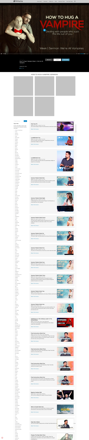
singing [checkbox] (16, 421)
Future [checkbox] (16, 243)
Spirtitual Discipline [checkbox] (18, 429)
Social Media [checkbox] (17, 423)
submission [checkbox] (17, 438)
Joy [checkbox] (15, 301)
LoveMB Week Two (35, 137)
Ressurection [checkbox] (17, 396)
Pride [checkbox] (16, 378)
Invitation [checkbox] (16, 295)
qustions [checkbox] (16, 387)
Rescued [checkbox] (16, 393)
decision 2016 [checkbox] (17, 195)
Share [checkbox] (16, 417)
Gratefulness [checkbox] (17, 261)
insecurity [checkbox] (16, 289)
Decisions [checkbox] (16, 197)
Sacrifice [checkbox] (16, 402)
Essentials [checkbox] (17, 210)
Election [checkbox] (16, 204)
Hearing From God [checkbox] (18, 274)
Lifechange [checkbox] (17, 310)
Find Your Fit (34, 123)
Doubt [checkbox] (16, 201)
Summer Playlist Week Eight (38, 198)
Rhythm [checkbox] (16, 399)
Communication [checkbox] (17, 168)
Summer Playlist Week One (37, 304)
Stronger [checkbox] (16, 433)
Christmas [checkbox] (17, 164)
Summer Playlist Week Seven (38, 217)
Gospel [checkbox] (16, 258)
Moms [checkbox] (16, 338)
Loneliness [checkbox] (17, 314)
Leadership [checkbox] (17, 305)
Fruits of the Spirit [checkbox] (18, 240)
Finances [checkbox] (16, 231)
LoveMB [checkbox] (16, 319)
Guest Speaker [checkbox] (17, 268)
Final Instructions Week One (38, 377)
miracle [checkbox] (16, 332)
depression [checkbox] (17, 198)
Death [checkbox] (16, 194)
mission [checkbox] (16, 335)
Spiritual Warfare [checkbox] (18, 427)
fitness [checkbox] (16, 232)
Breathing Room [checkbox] (17, 158)
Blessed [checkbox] (16, 152)
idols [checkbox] (16, 286)
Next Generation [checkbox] (18, 350)
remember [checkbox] (17, 390)
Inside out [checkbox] (16, 290)
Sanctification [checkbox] (17, 405)
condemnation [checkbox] (17, 179)
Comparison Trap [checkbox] (18, 176)
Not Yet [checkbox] (16, 356)
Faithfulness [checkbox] (17, 216)
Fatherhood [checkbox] (17, 222)
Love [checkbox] (16, 317)
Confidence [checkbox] (17, 180)
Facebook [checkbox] (16, 213)
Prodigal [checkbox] (16, 380)
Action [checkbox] (16, 131)
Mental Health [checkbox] (17, 326)
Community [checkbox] (17, 171)
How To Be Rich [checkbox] (17, 283)
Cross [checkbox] (16, 189)
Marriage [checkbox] (16, 320)
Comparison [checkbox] (17, 174)
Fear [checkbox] (16, 226)
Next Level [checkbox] (17, 351)
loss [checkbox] (15, 316)
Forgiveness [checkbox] (17, 235)
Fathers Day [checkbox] (17, 225)
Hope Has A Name (35, 422)
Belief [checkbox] (16, 146)
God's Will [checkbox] (16, 256)
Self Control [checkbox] (17, 408)
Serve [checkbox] (16, 414)
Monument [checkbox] (17, 341)
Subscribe (65, 59)
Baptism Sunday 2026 (36, 392)
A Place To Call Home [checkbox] (18, 130)
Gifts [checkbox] (16, 249)
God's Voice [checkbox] (17, 255)
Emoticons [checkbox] (17, 207)
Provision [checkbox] (16, 381)
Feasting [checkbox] (16, 229)
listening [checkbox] (16, 313)
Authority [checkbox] (16, 142)
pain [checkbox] (15, 360)
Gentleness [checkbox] (17, 246)
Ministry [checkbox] (16, 331)
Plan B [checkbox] (16, 369)
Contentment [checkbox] (17, 182)
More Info (22, 68)
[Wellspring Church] (18, 1)
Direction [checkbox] (16, 200)
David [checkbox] (16, 192)
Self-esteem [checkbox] (17, 409)
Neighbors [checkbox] (16, 347)
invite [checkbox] (16, 296)
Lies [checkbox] (15, 308)
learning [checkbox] (16, 307)
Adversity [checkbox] (16, 134)
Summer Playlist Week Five (37, 247)
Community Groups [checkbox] (18, 173)
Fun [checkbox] (15, 241)
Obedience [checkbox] (17, 357)
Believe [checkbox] (16, 148)
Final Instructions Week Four (38, 333)
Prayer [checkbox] (16, 377)
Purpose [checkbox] (16, 383)
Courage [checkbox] (16, 186)
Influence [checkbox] (16, 287)
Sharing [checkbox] (16, 418)
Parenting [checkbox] (16, 363)
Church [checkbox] (16, 165)
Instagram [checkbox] (16, 292)
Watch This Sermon (35, 129)
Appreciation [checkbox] (17, 137)
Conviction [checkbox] (17, 183)
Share (57, 59)
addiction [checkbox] (16, 133)
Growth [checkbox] (16, 267)
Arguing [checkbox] (16, 139)
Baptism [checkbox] (16, 145)
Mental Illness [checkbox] (17, 328)
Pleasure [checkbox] (16, 371)
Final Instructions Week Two (38, 363)
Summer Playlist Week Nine (38, 178)
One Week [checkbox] (17, 359)
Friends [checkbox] (16, 238)
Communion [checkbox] (17, 170)
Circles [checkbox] (16, 167)
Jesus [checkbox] (16, 298)
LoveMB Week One (35, 157)
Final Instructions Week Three (38, 349)
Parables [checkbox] (16, 362)
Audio (49, 59)
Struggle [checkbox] (16, 435)
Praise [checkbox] (16, 374)
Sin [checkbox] (15, 420)
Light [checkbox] (16, 311)
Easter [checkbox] (16, 203)
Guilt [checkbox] (16, 270)
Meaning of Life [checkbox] (17, 325)
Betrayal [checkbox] (16, 149)
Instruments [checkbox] (17, 293)
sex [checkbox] (15, 415)
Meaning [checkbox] (16, 323)
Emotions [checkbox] (16, 209)
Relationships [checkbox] (17, 389)
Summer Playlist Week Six (37, 233)
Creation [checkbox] (16, 188)
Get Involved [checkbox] (17, 247)
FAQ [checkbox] (16, 219)
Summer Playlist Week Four (38, 262)
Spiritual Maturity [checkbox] (18, 426)
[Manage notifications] (2, 438)
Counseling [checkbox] (17, 185)
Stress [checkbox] (16, 432)
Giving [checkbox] (16, 250)
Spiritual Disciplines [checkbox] (18, 424)
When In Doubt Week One (37, 406)
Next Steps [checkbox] (17, 353)
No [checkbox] (15, 354)
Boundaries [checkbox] (17, 155)
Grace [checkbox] (16, 259)
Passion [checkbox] (16, 365)
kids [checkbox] (15, 302)
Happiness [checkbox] (17, 271)
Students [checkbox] (16, 436)
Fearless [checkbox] (16, 228)
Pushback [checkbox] (16, 384)
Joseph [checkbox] (16, 299)
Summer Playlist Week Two (37, 291)
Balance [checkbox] (16, 143)
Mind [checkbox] (16, 329)
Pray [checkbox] (16, 375)
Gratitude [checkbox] (16, 262)
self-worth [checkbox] (16, 411)
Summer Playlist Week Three (38, 275)
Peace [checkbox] (16, 366)
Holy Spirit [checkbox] (16, 280)
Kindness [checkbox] (16, 304)
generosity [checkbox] (17, 244)
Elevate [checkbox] (16, 206)
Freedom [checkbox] (16, 237)
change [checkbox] (16, 161)
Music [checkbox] (16, 344)
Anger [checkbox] (16, 136)
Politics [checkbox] (16, 372)
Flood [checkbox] (16, 234)
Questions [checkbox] (16, 386)
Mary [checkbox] (16, 322)
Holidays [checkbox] (16, 277)
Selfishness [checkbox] (17, 412)
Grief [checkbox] (16, 264)
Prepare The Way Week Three (38, 435)
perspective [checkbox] (17, 368)
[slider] (40, 53)
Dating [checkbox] (16, 191)
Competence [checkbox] (17, 177)
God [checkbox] (15, 252)
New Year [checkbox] (16, 348)
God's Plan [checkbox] (17, 253)
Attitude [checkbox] (16, 140)
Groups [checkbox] (16, 265)
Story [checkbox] (16, 430)
